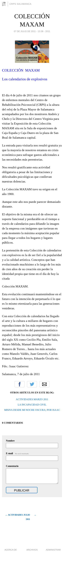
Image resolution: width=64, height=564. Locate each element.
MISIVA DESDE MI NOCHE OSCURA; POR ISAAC (32, 410)
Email (44, 384)
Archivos (32, 549)
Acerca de (11, 549)
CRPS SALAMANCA (20, 4)
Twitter (32, 384)
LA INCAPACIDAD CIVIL (32, 404)
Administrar (53, 549)
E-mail (17, 453)
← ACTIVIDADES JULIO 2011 (17, 517)
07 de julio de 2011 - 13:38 (28, 31)
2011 (47, 31)
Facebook (20, 384)
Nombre (10, 440)
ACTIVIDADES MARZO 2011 (32, 399)
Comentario (12, 466)
